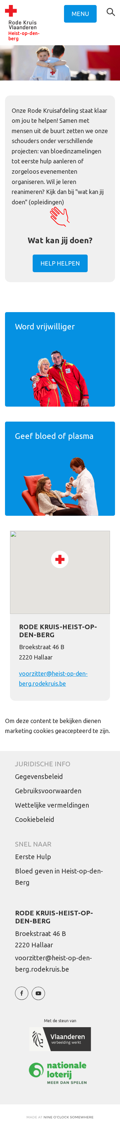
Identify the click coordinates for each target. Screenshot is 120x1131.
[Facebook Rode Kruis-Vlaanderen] (21, 997)
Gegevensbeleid (39, 776)
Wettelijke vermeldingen (52, 805)
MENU (80, 13)
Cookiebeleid (34, 819)
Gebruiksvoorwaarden (48, 791)
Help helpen (60, 263)
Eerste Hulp (33, 856)
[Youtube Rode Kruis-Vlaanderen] (38, 997)
